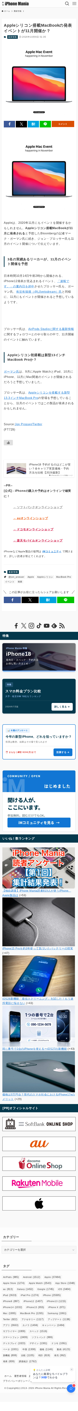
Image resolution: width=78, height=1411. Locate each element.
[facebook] (16, 625)
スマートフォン (15, 1337)
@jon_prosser (16, 577)
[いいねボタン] (8, 442)
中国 (29, 1349)
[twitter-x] (23, 625)
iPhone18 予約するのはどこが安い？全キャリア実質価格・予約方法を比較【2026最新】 (50, 468)
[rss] (62, 625)
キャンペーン (53, 1325)
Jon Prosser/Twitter (28, 424)
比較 (27, 1355)
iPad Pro (30, 1295)
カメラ (30, 1325)
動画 (63, 1349)
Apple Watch (40, 1283)
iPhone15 (35, 1307)
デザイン (38, 1343)
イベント (9, 581)
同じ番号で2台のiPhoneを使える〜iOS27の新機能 (34, 1048)
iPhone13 (56, 1301)
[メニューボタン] (74, 3)
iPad (10, 1295)
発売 (60, 1355)
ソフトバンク (42, 1337)
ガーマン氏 (11, 371)
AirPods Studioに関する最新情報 (51, 329)
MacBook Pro (63, 577)
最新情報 (12, 37)
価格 (46, 1349)
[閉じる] (72, 1369)
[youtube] (46, 625)
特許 (44, 1355)
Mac (9, 1313)
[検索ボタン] (67, 3)
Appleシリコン (45, 577)
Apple (31, 577)
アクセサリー (33, 1319)
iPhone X (56, 1307)
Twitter (10, 1319)
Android (31, 1277)
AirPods (11, 1277)
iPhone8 (11, 1301)
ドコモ (59, 1343)
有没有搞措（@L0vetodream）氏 (39, 291)
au (8, 1289)
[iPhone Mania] (15, 3)
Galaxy (25, 1289)
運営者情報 (20, 1376)
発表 (20, 581)
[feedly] (54, 625)
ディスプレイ (14, 1343)
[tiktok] (39, 625)
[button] (9, 124)
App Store (65, 1283)
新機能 (10, 1355)
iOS (64, 1289)
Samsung (57, 1313)
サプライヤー (14, 1331)
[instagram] (31, 625)
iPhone (52, 1295)
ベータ (11, 1349)
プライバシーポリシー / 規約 (19, 1381)
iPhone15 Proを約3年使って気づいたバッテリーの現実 (37, 948)
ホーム (8, 1376)
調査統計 (28, 1361)
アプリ (11, 1325)
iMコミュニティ (51, 551)
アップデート (59, 1319)
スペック (38, 1331)
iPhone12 (33, 1301)
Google (45, 1289)
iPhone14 (12, 1307)
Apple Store (14, 1283)
